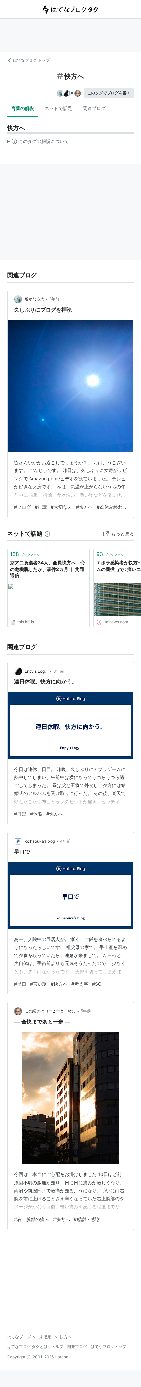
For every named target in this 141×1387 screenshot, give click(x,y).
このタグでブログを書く (109, 92)
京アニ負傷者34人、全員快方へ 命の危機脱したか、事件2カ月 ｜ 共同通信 (47, 569)
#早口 (20, 984)
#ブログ (22, 507)
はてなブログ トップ (31, 60)
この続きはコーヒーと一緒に (50, 1010)
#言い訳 (38, 984)
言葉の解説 (22, 108)
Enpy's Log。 (37, 671)
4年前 (65, 841)
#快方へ (84, 507)
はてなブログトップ (108, 1346)
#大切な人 (61, 507)
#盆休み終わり (112, 507)
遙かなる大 (34, 298)
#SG (96, 984)
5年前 (86, 1010)
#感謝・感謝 (87, 1219)
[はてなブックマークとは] (47, 533)
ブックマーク (25, 554)
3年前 (58, 671)
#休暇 (36, 813)
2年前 (54, 298)
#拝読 (41, 507)
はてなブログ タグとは (27, 1346)
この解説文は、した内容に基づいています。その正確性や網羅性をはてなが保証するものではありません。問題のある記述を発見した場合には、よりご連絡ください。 (38, 142)
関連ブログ (94, 108)
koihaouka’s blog (40, 841)
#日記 (20, 813)
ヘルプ (57, 1346)
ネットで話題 (58, 108)
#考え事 (79, 984)
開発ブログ (77, 1346)
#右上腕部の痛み (31, 1219)
